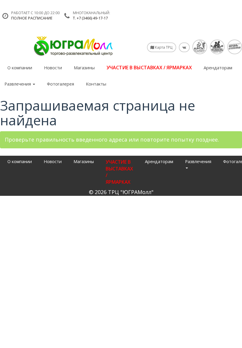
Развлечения (18, 84)
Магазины (84, 67)
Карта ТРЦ (163, 47)
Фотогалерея (60, 84)
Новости (53, 67)
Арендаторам (218, 67)
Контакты (96, 84)
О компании (19, 67)
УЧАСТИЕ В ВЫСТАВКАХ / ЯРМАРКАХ (149, 67)
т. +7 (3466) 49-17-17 (90, 18)
